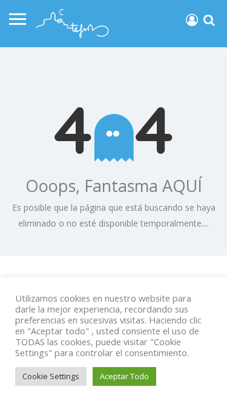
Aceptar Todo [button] (124, 376)
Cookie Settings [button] (50, 376)
